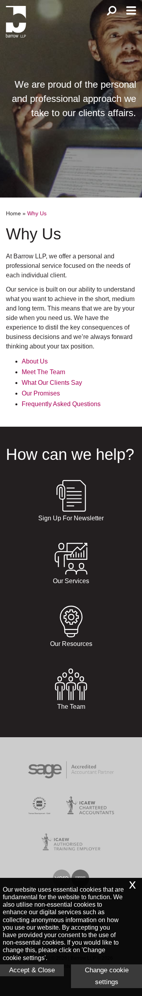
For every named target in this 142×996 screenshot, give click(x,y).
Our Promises (41, 393)
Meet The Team (43, 372)
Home (13, 213)
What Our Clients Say (52, 382)
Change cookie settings (107, 976)
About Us (35, 361)
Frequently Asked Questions (61, 404)
